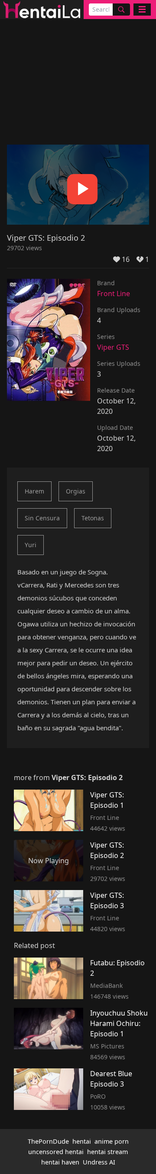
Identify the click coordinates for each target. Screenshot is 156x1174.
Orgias (75, 491)
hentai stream (107, 1152)
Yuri (30, 545)
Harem (34, 491)
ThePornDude (48, 1141)
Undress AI (99, 1162)
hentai (81, 1141)
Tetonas (92, 518)
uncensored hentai (56, 1152)
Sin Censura (42, 518)
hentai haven (60, 1162)
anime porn (111, 1141)
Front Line (113, 293)
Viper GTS (113, 347)
